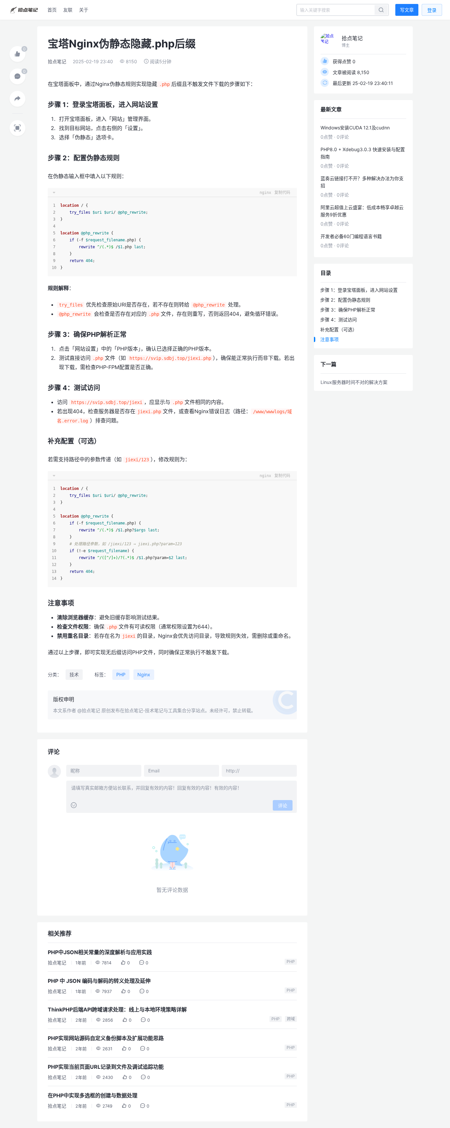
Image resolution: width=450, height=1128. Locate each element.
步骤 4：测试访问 (338, 319)
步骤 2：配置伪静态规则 (345, 300)
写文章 (407, 10)
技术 (74, 674)
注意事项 (329, 339)
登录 (431, 10)
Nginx (143, 674)
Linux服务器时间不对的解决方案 (354, 382)
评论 (282, 805)
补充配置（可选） (338, 329)
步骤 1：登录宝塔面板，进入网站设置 (359, 290)
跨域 (291, 1018)
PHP (121, 674)
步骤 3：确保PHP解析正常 (347, 309)
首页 (52, 10)
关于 (83, 10)
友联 (67, 10)
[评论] (17, 76)
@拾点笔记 (88, 710)
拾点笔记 (57, 61)
